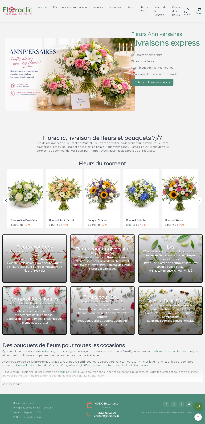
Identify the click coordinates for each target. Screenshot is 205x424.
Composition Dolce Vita (23, 220)
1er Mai (75, 365)
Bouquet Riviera (174, 220)
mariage (65, 351)
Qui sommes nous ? (24, 403)
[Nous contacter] (198, 406)
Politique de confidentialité (28, 417)
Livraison (48, 407)
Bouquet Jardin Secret (61, 220)
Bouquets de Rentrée (159, 11)
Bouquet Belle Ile (136, 220)
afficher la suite (12, 384)
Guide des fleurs (176, 11)
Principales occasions (25, 407)
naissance (48, 351)
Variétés (98, 7)
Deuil (130, 7)
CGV (38, 412)
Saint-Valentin (25, 365)
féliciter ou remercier (166, 351)
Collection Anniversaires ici (151, 82)
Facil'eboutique (185, 412)
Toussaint (114, 365)
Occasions (114, 7)
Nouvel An (141, 365)
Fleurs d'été (143, 9)
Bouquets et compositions (70, 7)
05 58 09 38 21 (107, 412)
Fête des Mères (94, 365)
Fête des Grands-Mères (52, 365)
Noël (124, 365)
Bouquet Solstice (97, 220)
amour (112, 351)
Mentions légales (22, 412)
